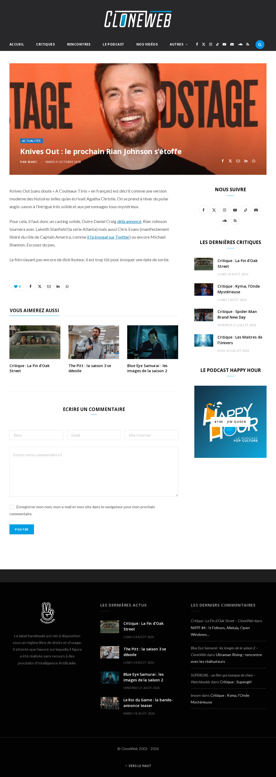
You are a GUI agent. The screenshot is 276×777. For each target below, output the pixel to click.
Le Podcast (113, 44)
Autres (176, 44)
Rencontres (79, 44)
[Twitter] (230, 161)
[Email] (238, 161)
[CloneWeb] (138, 19)
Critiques (45, 44)
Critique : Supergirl (235, 682)
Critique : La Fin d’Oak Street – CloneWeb (222, 620)
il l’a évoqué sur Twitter (108, 236)
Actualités (31, 141)
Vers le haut (139, 766)
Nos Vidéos (147, 44)
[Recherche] (260, 44)
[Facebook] (222, 161)
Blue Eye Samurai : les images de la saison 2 (147, 368)
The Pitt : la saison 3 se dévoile (89, 368)
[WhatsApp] (253, 161)
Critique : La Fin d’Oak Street (29, 368)
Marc (32, 162)
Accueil (16, 44)
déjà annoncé (129, 221)
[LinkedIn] (246, 161)
